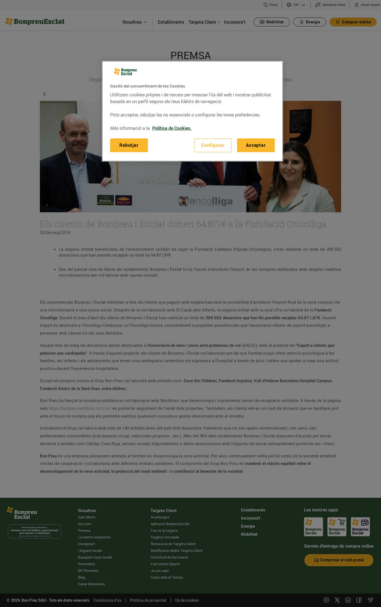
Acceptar (256, 145)
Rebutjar (128, 145)
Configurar (213, 145)
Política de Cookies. (172, 128)
